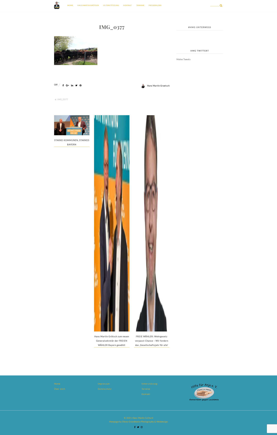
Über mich (59, 389)
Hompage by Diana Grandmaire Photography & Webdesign (138, 421)
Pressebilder (155, 5)
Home (70, 5)
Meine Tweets (183, 59)
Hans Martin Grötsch (88, 5)
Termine (140, 5)
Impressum (104, 383)
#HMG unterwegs (199, 27)
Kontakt (127, 5)
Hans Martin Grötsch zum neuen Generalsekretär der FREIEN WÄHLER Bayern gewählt (111, 340)
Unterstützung (111, 5)
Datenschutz (105, 389)
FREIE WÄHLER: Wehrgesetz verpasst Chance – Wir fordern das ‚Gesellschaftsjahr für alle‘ (151, 340)
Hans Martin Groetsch (158, 85)
